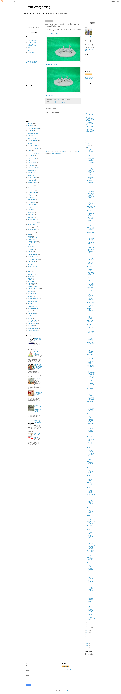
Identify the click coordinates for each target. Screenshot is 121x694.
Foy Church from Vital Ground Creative (91, 207)
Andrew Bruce (89, 36)
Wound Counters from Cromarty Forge (90, 202)
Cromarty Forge (31, 165)
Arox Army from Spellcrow (90, 187)
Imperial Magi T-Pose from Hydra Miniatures (90, 576)
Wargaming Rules (32, 44)
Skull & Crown (31, 281)
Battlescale (30, 143)
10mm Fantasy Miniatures (33, 128)
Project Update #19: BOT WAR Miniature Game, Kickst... (90, 510)
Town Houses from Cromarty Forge (90, 310)
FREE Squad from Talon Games (90, 420)
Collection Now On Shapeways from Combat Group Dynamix (90, 332)
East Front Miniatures (31, 62)
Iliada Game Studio (32, 202)
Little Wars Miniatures (32, 219)
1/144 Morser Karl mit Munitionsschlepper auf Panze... (91, 478)
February (89, 626)
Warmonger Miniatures (33, 323)
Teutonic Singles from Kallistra (91, 190)
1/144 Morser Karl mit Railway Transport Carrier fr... (90, 490)
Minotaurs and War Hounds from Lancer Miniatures (90, 238)
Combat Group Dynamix (33, 163)
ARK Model (30, 135)
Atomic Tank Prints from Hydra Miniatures (90, 415)
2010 (87, 647)
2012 (87, 643)
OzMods (29, 244)
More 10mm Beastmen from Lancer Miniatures (90, 403)
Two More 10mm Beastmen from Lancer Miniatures (91, 449)
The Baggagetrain (32, 293)
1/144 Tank (30, 126)
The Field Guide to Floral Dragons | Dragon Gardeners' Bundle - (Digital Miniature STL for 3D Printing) (90, 131)
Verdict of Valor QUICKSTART (89, 112)
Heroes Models (31, 197)
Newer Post (48, 151)
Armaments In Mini (32, 137)
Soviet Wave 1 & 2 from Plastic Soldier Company (91, 159)
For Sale (29, 47)
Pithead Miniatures (32, 256)
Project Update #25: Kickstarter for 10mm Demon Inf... (91, 252)
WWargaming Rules (32, 330)
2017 (87, 634)
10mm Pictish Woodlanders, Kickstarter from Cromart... (90, 213)
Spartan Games (31, 283)
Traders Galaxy (31, 306)
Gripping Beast (31, 194)
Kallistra (29, 207)
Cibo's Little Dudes (32, 162)
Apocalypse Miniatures (33, 133)
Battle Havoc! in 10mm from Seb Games (90, 398)
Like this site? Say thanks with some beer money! (89, 79)
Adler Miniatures (31, 132)
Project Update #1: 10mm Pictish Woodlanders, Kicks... (90, 196)
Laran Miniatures (31, 214)
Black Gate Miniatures (32, 145)
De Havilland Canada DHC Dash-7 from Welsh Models (91, 612)
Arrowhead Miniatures (32, 140)
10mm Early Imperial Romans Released (38, 353)
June (88, 145)
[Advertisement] (34, 74)
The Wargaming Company (33, 298)
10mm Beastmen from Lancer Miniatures (90, 517)
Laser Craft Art (31, 216)
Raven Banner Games (33, 263)
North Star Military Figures (33, 237)
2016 (87, 636)
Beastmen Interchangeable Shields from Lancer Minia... (90, 409)
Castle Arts (30, 160)
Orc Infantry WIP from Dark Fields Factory (90, 378)
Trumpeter (30, 310)
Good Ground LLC (32, 189)
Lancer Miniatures (49, 95)
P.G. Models (30, 246)
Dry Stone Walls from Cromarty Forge (90, 304)
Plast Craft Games (32, 258)
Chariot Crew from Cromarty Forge (90, 531)
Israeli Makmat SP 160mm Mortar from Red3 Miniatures (90, 384)
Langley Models (31, 212)
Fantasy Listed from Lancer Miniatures (90, 321)
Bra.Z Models (31, 152)
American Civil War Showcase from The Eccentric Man (90, 152)
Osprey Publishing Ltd (32, 242)
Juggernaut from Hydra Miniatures (91, 522)
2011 (87, 645)
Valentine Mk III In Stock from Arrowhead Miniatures (90, 229)
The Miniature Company (33, 295)
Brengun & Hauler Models (33, 153)
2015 (87, 638)
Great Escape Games (32, 192)
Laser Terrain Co (31, 217)
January (89, 627)
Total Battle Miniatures (32, 305)
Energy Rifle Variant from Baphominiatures (90, 438)
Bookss (29, 150)
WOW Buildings (31, 327)
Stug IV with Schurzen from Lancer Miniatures (90, 444)
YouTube (30, 49)
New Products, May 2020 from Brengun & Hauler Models (91, 553)
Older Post (78, 151)
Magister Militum (31, 221)
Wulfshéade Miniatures (33, 328)
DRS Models (30, 172)
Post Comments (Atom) (57, 153)
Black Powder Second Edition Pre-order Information (37, 435)
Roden (29, 273)
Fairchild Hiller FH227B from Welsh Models (90, 274)
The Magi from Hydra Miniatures (90, 234)
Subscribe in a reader (31, 23)
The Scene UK (31, 296)
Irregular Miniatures (32, 204)
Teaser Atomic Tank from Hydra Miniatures (90, 564)
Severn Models (31, 278)
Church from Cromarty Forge (90, 300)
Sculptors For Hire (32, 42)
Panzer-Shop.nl (31, 249)
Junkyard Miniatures (32, 206)
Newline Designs (31, 232)
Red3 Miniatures (31, 268)
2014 (87, 640)
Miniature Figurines (32, 226)
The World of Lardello (32, 300)
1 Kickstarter (30, 123)
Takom (29, 290)
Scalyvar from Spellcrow (90, 542)
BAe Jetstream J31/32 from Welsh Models (37, 421)
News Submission (32, 45)
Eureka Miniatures (32, 180)
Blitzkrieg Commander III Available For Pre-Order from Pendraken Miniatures (37, 408)
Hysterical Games (31, 200)
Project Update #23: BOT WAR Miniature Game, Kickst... (90, 360)
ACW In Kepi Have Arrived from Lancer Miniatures (90, 284)
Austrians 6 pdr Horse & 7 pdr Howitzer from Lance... (91, 618)
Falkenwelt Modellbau (32, 182)
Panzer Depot (31, 248)
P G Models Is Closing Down (90, 279)
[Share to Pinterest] (69, 99)
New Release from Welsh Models (90, 390)
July (88, 143)
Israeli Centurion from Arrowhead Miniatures (91, 496)
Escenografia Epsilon (32, 177)
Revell (29, 271)
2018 (87, 632)
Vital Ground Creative (32, 320)
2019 (87, 630)
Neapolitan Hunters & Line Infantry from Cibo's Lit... (90, 258)
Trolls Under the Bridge (33, 308)
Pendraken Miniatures (32, 254)
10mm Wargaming (37, 7)
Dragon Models (31, 170)
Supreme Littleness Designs (34, 288)
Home (63, 151)
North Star (30, 236)
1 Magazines (30, 125)
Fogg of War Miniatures (33, 184)
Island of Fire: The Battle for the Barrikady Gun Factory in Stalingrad (38, 393)
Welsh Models (31, 325)
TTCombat (30, 311)
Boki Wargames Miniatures (34, 148)
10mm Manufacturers (32, 40)
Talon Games (31, 291)
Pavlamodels (30, 253)
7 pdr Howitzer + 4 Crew (51, 64)
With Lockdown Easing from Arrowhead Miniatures (90, 338)
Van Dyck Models (31, 315)
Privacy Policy (31, 52)
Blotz (29, 147)
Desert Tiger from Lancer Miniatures (90, 264)
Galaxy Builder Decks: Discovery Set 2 (90, 123)
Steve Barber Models (32, 286)
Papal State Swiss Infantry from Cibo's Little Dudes (91, 373)
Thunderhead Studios (32, 301)
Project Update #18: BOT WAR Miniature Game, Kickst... (90, 590)
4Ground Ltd (30, 130)
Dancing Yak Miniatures (33, 167)
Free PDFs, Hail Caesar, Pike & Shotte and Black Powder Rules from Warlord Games (38, 367)
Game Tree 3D (31, 185)
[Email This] (63, 99)
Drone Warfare (89, 126)
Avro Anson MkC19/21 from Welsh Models (90, 484)
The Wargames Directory (31, 61)
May (88, 147)
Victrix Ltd (30, 318)
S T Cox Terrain (31, 274)
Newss (29, 234)
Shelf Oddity (30, 279)
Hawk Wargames (31, 195)
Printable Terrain (31, 261)
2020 (87, 142)
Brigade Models (31, 155)
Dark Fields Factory (32, 169)
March (88, 624)
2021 (87, 140)
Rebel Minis (30, 264)
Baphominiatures (31, 142)
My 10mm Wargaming (31, 59)
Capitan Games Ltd (32, 158)
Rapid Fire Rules (38, 378)
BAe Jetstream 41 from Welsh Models (90, 164)
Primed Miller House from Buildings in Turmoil (90, 344)
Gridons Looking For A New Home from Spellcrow (91, 547)
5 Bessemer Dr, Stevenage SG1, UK (57, 102)
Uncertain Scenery (32, 313)
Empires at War (31, 175)
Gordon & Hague (31, 190)
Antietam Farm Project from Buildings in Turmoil (90, 367)
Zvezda (29, 332)
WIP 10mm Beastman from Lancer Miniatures (90, 559)
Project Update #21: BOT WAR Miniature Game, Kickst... (90, 470)
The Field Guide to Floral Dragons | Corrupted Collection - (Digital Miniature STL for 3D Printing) (90, 117)
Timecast (30, 303)
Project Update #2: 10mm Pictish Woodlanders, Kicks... (90, 170)
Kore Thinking (31, 209)
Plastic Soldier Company (33, 259)
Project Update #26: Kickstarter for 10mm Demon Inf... (91, 245)
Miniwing (30, 227)
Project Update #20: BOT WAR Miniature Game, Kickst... (90, 503)
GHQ (29, 187)
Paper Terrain (31, 251)
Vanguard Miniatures (32, 316)
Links (29, 50)
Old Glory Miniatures (32, 239)
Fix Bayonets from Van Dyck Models (90, 527)
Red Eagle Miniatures (32, 266)
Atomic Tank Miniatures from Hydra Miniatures (90, 289)
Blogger (67, 690)
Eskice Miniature (31, 179)
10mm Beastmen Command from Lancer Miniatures (90, 464)
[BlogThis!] (64, 99)
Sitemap (29, 54)
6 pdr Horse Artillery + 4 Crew (52, 33)
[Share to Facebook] (68, 99)
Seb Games (30, 276)
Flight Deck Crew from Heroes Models (90, 268)
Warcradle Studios (32, 321)
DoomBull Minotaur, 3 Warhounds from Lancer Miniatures (90, 183)
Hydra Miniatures (31, 199)
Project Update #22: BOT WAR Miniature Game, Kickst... (90, 456)
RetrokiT (29, 269)
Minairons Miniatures (32, 224)
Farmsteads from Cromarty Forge (90, 294)
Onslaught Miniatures (32, 241)
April (88, 622)
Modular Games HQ (32, 229)
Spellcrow (30, 284)
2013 (87, 641)
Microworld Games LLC (33, 222)
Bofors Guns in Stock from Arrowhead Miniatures (90, 176)
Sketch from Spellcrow (90, 218)
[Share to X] (66, 99)
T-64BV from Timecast (90, 355)
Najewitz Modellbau (32, 231)
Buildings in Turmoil (32, 157)
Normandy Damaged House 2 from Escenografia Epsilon (90, 583)
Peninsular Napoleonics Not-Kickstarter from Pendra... (90, 604)
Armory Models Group (32, 138)
